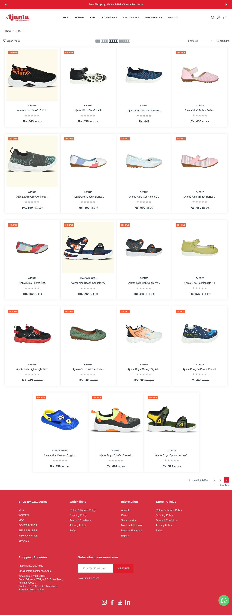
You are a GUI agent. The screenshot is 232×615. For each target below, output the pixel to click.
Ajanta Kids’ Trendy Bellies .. (200, 196)
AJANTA (32, 105)
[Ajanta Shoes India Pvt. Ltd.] (17, 17)
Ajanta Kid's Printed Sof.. (32, 283)
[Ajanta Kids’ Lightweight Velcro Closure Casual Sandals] (144, 247)
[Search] (213, 17)
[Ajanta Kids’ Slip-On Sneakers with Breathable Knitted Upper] (144, 75)
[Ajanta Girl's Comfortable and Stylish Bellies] (88, 75)
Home (8, 31)
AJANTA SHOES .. (88, 278)
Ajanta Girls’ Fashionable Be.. (200, 283)
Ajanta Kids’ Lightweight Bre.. (32, 369)
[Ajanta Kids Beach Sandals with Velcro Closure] (88, 247)
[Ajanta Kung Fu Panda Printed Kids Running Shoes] (200, 334)
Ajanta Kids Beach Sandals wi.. (88, 283)
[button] (5, 4)
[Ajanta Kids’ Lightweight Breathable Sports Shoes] (32, 334)
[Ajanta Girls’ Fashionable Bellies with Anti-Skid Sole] (200, 247)
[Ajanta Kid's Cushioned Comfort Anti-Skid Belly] (144, 161)
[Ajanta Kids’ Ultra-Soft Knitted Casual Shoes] (32, 75)
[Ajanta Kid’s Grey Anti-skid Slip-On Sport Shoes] (32, 161)
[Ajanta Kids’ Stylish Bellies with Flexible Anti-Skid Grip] (200, 75)
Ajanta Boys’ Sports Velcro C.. (172, 455)
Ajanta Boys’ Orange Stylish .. (144, 369)
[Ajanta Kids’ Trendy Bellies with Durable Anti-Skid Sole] (200, 161)
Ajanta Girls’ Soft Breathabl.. (88, 369)
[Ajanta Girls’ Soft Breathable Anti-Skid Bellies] (88, 334)
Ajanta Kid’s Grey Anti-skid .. (32, 196)
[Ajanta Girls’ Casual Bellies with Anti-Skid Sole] (88, 161)
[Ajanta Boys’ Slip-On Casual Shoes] (116, 420)
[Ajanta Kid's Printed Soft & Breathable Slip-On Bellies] (32, 247)
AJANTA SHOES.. (60, 450)
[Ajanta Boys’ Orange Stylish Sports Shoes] (144, 334)
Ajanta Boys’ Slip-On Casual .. (116, 455)
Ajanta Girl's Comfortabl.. (88, 110)
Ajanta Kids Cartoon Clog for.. (60, 455)
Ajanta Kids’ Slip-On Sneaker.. (143, 110)
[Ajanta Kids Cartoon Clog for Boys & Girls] (60, 420)
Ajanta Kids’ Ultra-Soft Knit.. (32, 110)
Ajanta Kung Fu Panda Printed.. (200, 369)
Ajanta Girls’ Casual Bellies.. (88, 196)
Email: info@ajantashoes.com (35, 570)
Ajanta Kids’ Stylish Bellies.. (200, 110)
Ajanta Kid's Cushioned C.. (144, 196)
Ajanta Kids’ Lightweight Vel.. (144, 283)
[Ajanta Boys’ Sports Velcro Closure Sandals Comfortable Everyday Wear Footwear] (172, 420)
